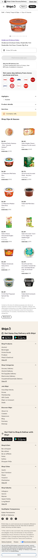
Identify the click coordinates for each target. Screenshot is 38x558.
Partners (4, 421)
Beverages (5, 350)
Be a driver (5, 451)
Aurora (3, 494)
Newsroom (5, 416)
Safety (3, 459)
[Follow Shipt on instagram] (7, 519)
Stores (3, 392)
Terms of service (6, 541)
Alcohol (4, 347)
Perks (3, 456)
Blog (3, 418)
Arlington (4, 491)
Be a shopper (6, 449)
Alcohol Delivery (7, 371)
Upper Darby (6, 499)
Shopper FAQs (6, 461)
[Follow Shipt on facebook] (2, 519)
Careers (4, 413)
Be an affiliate (6, 454)
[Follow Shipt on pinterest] (11, 519)
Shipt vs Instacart (7, 400)
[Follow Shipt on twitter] (16, 519)
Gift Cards (5, 397)
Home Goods (6, 352)
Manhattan (5, 480)
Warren (4, 496)
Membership (5, 395)
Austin (3, 470)
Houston (4, 477)
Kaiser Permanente (8, 512)
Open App (33, 1)
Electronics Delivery (8, 376)
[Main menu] (4, 6)
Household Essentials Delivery (11, 379)
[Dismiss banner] (2, 2)
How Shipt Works (7, 390)
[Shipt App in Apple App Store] (7, 338)
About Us (4, 411)
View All (4, 360)
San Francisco (6, 472)
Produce (4, 355)
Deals (3, 402)
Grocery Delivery (7, 368)
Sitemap (4, 424)
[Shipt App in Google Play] (20, 338)
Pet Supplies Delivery (8, 373)
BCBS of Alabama (7, 515)
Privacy (16, 541)
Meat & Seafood (7, 357)
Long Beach (5, 501)
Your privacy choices (29, 541)
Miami (3, 475)
